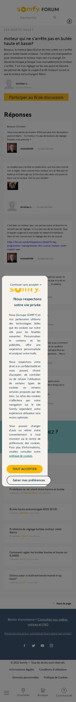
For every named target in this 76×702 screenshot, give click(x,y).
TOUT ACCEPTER (24, 469)
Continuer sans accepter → (26, 284)
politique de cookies (20, 455)
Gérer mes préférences (29, 480)
